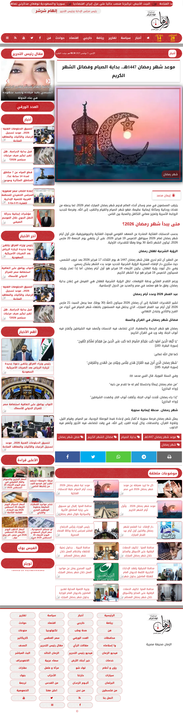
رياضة (100, 38)
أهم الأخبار (28, 332)
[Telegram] (144, 456)
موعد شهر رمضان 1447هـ (160, 437)
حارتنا (80, 675)
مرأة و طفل (51, 667)
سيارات (109, 675)
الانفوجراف (22, 660)
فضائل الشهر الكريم (101, 437)
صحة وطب (81, 630)
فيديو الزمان (109, 652)
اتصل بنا (108, 698)
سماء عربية (51, 660)
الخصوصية (23, 690)
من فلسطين (109, 690)
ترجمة (22, 683)
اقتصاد (74, 38)
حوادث (60, 38)
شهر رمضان (169, 444)
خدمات (109, 660)
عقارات (23, 667)
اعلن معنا (51, 690)
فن (49, 38)
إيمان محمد (164, 195)
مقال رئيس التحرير (28, 53)
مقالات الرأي (80, 645)
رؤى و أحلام (109, 667)
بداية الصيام (129, 437)
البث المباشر (22, 652)
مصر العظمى (52, 637)
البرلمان (109, 683)
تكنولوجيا (51, 630)
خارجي (87, 38)
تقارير (112, 38)
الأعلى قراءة (28, 460)
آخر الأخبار (28, 236)
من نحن (80, 690)
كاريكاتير (22, 637)
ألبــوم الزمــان (81, 683)
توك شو (81, 667)
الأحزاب (51, 675)
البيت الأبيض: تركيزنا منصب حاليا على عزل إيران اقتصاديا (131, 3)
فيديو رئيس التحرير (80, 652)
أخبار (138, 38)
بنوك (23, 675)
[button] (48, 81)
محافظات (109, 637)
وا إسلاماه (109, 645)
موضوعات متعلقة (163, 473)
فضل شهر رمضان (69, 437)
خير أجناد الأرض (80, 660)
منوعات (22, 630)
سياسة (126, 38)
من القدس (51, 683)
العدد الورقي (27, 106)
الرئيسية (109, 615)
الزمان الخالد (51, 652)
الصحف (22, 645)
